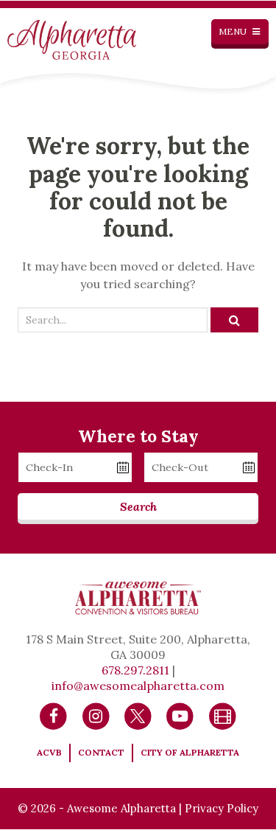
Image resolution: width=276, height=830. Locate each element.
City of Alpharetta (190, 752)
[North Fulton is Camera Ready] (221, 715)
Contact (101, 752)
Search (138, 506)
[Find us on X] (138, 715)
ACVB (49, 752)
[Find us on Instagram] (96, 715)
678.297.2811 (135, 670)
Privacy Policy (221, 808)
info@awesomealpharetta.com (138, 685)
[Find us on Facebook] (53, 715)
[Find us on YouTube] (179, 715)
